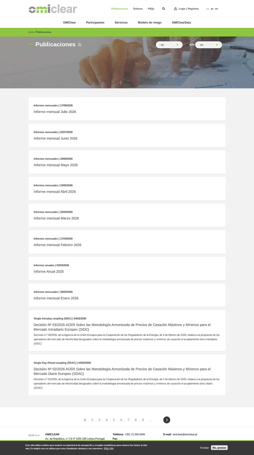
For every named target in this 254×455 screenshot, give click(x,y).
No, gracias (219, 447)
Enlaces (138, 8)
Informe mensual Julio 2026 (55, 112)
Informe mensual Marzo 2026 (56, 218)
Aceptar (204, 447)
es (207, 8)
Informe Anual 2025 (49, 271)
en (216, 8)
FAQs (151, 8)
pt (212, 8)
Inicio (31, 32)
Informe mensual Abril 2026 (55, 192)
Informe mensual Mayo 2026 (56, 165)
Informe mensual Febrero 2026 (57, 245)
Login (182, 8)
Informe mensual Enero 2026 (56, 298)
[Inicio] (53, 8)
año (192, 44)
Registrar (193, 8)
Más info (109, 448)
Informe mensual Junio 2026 (55, 138)
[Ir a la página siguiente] (166, 419)
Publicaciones (119, 8)
